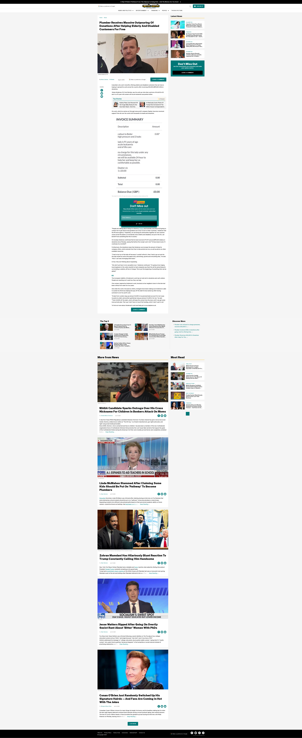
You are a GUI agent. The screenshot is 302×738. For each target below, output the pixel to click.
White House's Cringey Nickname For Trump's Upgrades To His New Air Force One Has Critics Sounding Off (194, 368)
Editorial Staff (133, 732)
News (105, 17)
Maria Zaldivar (104, 79)
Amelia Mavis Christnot (107, 415)
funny (136, 567)
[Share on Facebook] (102, 90)
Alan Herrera (104, 494)
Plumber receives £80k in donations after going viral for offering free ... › (187, 331)
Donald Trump (109, 569)
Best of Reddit (190, 393)
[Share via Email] (102, 96)
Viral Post (189, 363)
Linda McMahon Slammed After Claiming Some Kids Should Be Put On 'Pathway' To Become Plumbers (130, 486)
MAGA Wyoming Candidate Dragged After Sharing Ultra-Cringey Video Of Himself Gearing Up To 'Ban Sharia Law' (194, 388)
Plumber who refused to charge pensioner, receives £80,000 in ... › (187, 325)
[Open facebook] (192, 733)
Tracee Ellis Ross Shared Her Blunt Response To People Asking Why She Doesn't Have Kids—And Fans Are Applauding (194, 46)
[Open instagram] (203, 733)
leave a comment (158, 79)
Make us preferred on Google (107, 6)
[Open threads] (199, 733)
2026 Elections (190, 383)
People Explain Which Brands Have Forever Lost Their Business (194, 397)
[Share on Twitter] (102, 93)
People (164, 10)
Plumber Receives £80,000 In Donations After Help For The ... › (187, 336)
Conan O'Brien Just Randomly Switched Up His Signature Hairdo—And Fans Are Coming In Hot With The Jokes (130, 699)
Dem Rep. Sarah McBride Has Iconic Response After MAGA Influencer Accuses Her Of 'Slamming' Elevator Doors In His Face (157, 327)
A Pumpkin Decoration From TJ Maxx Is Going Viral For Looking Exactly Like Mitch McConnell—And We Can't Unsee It (122, 327)
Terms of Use (116, 732)
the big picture (176, 10)
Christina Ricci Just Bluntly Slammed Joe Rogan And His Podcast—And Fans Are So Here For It (194, 407)
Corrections (125, 732)
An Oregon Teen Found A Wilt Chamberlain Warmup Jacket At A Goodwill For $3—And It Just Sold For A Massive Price (194, 36)
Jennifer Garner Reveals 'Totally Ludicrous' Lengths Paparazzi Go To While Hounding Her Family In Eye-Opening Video (194, 56)
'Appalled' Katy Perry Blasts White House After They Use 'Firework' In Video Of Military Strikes (194, 26)
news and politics (124, 10)
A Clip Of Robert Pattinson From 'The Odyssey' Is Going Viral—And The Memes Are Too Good (149, 2)
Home (100, 17)
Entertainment (141, 10)
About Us (100, 732)
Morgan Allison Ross (106, 706)
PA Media (111, 79)
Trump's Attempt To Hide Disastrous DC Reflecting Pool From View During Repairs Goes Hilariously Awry (122, 336)
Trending (154, 10)
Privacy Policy (107, 732)
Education (102, 498)
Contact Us (142, 732)
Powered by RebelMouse (198, 735)
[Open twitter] (195, 733)
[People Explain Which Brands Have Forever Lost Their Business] (178, 395)
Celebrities (189, 22)
